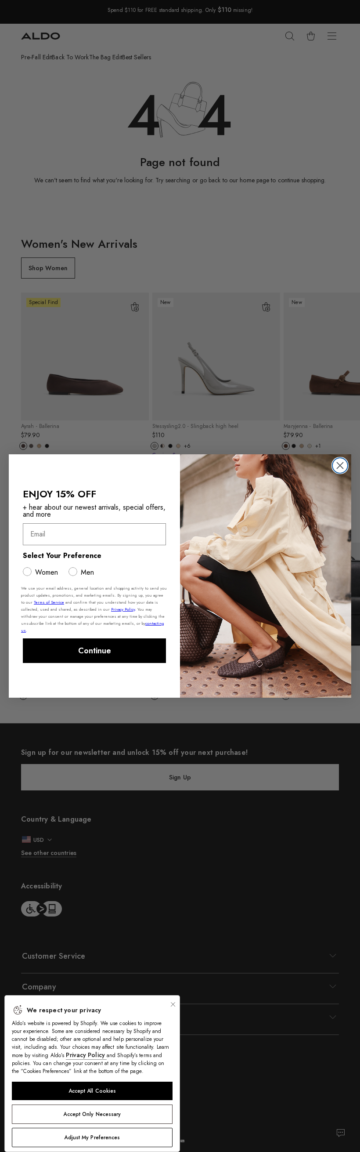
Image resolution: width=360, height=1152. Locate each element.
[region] (92, 1073)
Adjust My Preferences (92, 1137)
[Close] (173, 1004)
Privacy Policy (86, 1055)
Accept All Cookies (92, 1091)
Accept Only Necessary (92, 1114)
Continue (94, 650)
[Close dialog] (340, 465)
